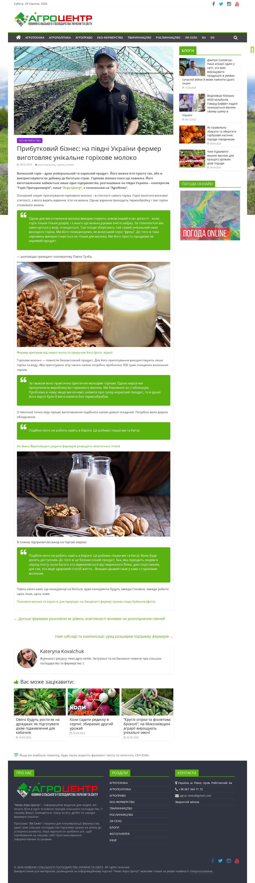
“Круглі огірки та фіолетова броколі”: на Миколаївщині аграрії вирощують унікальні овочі (147, 726)
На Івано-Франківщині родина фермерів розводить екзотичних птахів (68, 446)
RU (204, 37)
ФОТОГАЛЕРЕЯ (119, 834)
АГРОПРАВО (84, 37)
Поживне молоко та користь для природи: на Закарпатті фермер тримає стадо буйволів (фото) (86, 601)
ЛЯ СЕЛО (191, 37)
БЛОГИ (188, 50)
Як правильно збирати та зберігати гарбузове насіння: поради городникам (221, 133)
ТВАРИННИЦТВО (139, 37)
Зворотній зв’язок (187, 802)
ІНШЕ (113, 840)
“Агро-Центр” (72, 188)
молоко (70, 164)
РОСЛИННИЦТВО (168, 37)
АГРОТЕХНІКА (34, 37)
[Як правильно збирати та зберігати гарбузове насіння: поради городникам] (192, 128)
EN (212, 37)
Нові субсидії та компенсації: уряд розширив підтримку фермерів (114, 636)
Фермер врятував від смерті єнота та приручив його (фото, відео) (64, 352)
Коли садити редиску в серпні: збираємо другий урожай (91, 723)
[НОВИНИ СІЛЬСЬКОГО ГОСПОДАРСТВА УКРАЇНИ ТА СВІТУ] (53, 14)
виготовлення (46, 164)
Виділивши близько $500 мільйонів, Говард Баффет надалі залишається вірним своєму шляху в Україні (210, 105)
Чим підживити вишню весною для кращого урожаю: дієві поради (220, 157)
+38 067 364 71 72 (191, 789)
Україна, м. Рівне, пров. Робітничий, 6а (205, 783)
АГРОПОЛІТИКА (60, 37)
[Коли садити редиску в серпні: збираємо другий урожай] (94, 691)
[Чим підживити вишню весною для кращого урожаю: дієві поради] (192, 152)
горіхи (60, 164)
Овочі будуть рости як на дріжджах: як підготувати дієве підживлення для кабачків (38, 726)
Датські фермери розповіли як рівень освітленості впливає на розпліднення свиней (89, 618)
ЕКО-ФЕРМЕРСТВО (110, 37)
